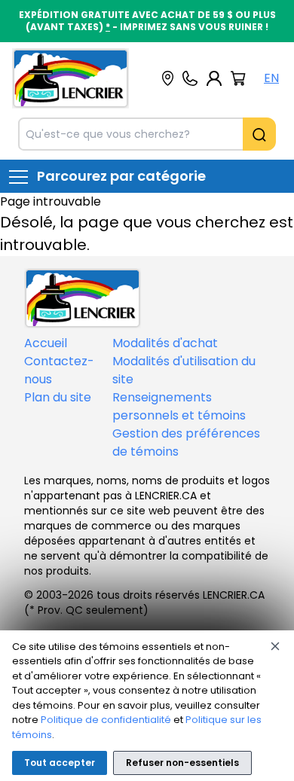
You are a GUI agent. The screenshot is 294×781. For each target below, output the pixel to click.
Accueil (45, 343)
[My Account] (214, 78)
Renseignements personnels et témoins (179, 406)
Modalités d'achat (165, 343)
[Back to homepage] (70, 78)
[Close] (275, 646)
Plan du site (57, 397)
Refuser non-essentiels (182, 762)
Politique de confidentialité (106, 719)
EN (271, 78)
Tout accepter (59, 762)
